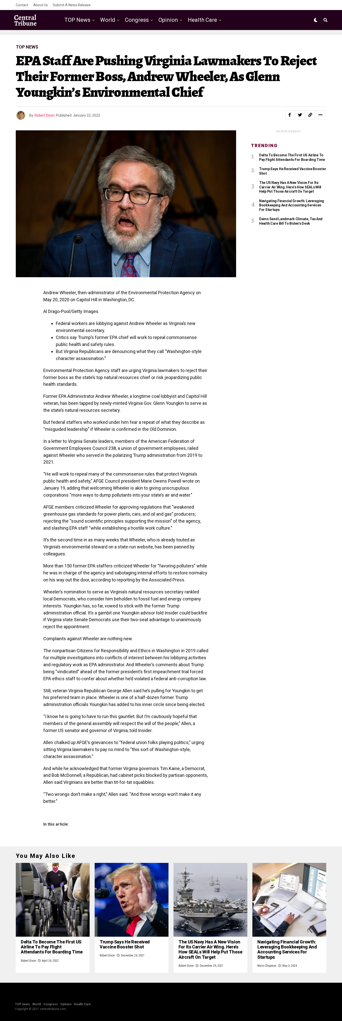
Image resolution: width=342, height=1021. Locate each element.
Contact (22, 5)
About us (40, 5)
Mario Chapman (266, 965)
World (107, 20)
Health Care (202, 20)
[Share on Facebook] (289, 114)
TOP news (77, 20)
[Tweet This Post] (299, 114)
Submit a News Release (72, 5)
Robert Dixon (45, 115)
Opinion (168, 20)
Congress (137, 20)
